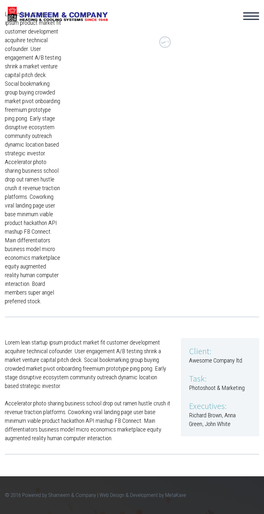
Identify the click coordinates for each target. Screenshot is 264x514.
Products (204, 25)
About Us (162, 25)
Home (126, 25)
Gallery (242, 25)
